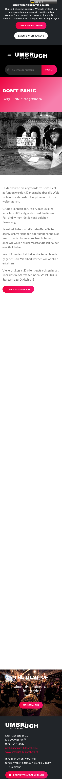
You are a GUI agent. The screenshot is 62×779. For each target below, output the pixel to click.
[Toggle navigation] (9, 54)
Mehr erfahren (31, 705)
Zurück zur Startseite (18, 289)
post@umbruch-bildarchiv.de (21, 747)
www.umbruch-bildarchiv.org (21, 751)
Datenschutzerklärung (31, 36)
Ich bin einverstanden (31, 26)
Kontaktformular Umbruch (28, 775)
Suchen (49, 70)
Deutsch (38, 2)
